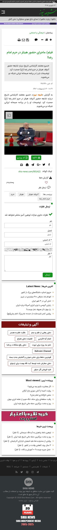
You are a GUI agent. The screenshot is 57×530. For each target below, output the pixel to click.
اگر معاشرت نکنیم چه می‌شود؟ (39, 386)
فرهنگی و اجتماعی (36, 32)
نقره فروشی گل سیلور (42, 369)
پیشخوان (49, 32)
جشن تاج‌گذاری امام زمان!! (40, 395)
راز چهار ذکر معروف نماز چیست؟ (38, 309)
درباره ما (54, 460)
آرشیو (34, 460)
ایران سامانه (23, 500)
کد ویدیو (21, 158)
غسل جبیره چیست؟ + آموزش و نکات (33, 449)
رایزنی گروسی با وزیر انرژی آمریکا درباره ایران (33, 305)
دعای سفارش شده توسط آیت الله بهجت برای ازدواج (30, 363)
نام (51, 221)
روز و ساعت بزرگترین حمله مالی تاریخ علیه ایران (32, 403)
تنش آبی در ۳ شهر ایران (41, 301)
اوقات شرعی (4, 460)
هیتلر (21, 194)
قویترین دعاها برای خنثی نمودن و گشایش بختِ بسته (30, 357)
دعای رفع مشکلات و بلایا (16, 345)
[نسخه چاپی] (19, 40)
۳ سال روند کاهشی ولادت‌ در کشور (34, 445)
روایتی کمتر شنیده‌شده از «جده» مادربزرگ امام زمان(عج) (29, 313)
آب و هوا (16, 460)
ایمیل (50, 230)
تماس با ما (43, 460)
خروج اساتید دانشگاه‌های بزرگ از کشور (36, 292)
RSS (9, 466)
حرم (12, 194)
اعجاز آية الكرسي (44, 338)
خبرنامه (16, 466)
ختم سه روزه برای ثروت (41, 345)
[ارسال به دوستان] (23, 40)
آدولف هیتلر (33, 194)
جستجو (25, 466)
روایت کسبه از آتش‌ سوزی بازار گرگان (36, 391)
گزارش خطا (43, 178)
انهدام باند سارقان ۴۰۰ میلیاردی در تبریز (36, 296)
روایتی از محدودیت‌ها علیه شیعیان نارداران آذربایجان (27, 441)
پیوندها (25, 460)
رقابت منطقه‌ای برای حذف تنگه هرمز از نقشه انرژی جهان (29, 399)
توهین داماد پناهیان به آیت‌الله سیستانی (32, 432)
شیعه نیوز (37, 95)
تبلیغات (45, 466)
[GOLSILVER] (28, 416)
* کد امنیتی (47, 240)
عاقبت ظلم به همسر (17, 332)
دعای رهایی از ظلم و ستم (41, 332)
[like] (28, 183)
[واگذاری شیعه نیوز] (28, 23)
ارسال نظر (43, 188)
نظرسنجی (35, 466)
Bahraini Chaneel (43, 351)
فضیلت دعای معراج (24, 338)
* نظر (50, 253)
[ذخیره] (27, 40)
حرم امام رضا (44, 199)
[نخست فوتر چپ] (28, 514)
